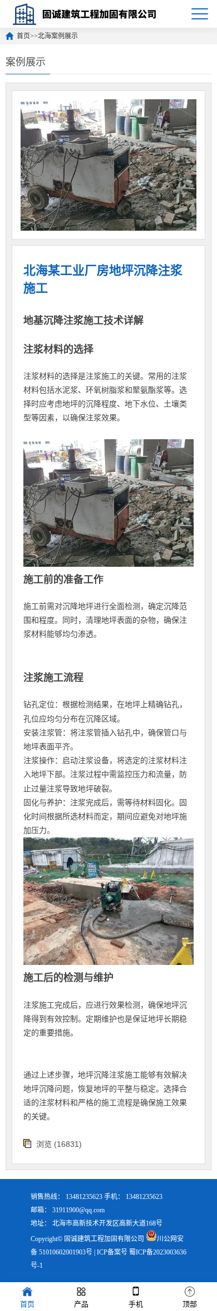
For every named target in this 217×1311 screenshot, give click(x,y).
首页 (23, 36)
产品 (81, 1304)
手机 (136, 1304)
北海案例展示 (58, 36)
